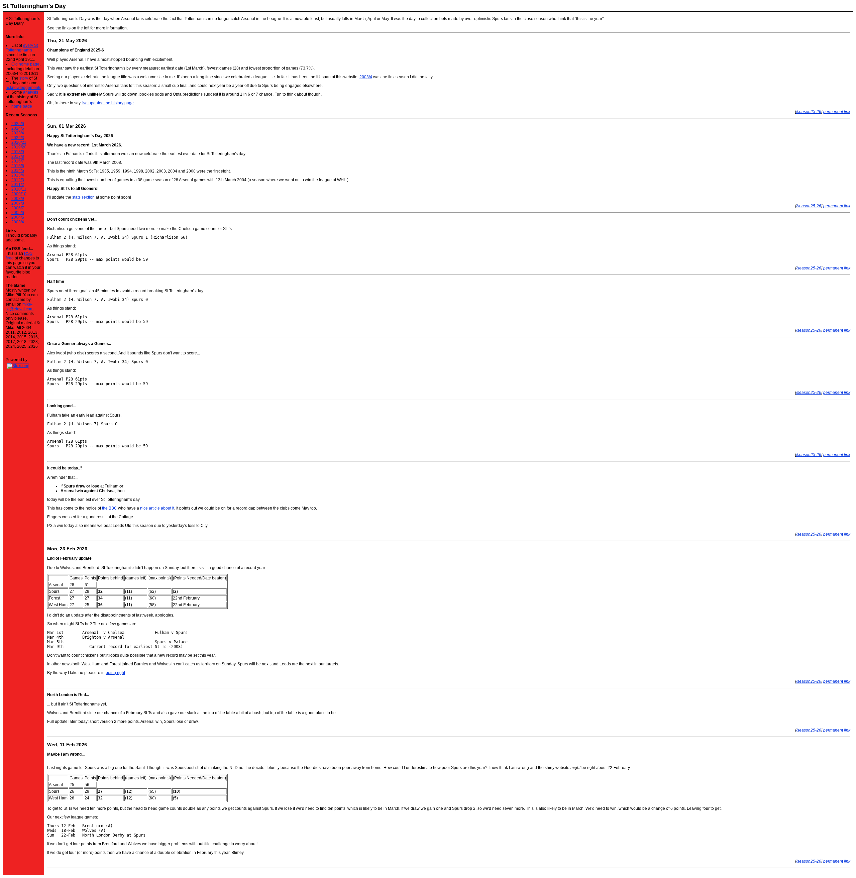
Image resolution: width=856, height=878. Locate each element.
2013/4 (17, 175)
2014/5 (17, 170)
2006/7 (17, 208)
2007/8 (17, 203)
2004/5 (17, 217)
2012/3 (17, 180)
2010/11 (18, 189)
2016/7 (17, 161)
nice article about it (157, 508)
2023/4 (17, 133)
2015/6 (17, 165)
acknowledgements (23, 87)
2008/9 (17, 198)
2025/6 (17, 123)
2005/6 (17, 212)
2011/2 (17, 184)
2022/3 (17, 137)
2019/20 (18, 147)
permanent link (836, 111)
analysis (30, 92)
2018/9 (17, 151)
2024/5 (17, 128)
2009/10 (18, 194)
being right (115, 672)
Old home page (25, 64)
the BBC (109, 508)
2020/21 (18, 142)
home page (21, 106)
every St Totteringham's (22, 47)
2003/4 (17, 222)
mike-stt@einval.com (19, 306)
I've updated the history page (108, 103)
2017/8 (17, 156)
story (23, 78)
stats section (83, 197)
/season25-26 (808, 111)
